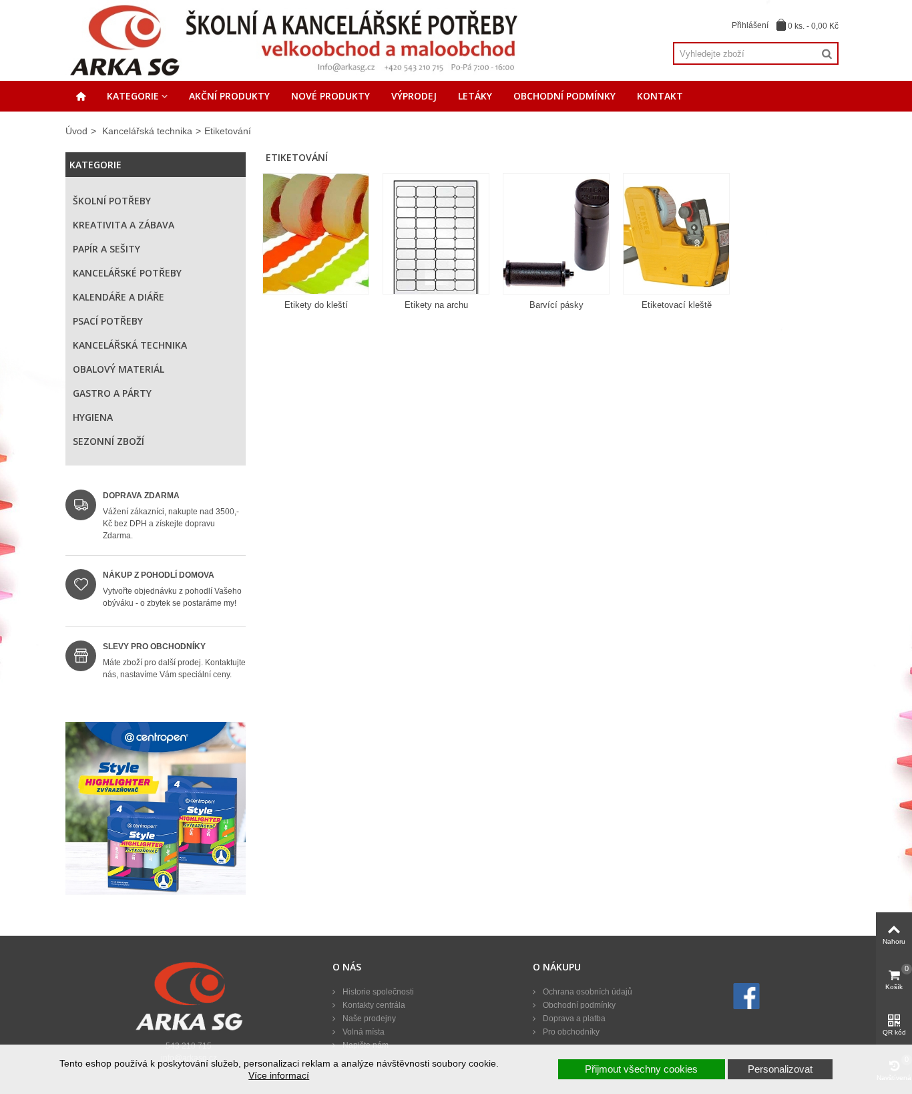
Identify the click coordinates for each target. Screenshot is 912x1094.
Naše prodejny (368, 1018)
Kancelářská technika (147, 131)
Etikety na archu (436, 305)
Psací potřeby (108, 321)
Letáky (475, 95)
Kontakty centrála (372, 1005)
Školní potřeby (112, 200)
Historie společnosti (377, 991)
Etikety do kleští (316, 305)
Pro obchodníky (570, 1032)
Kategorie (133, 95)
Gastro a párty (112, 393)
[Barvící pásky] (556, 234)
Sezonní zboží (108, 441)
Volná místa (362, 1032)
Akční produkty (229, 95)
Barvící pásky (556, 305)
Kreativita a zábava (123, 224)
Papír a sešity (106, 248)
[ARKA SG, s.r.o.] (293, 40)
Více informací (278, 1075)
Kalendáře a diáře (118, 297)
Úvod (76, 131)
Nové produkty (330, 95)
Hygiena (93, 417)
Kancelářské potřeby (127, 272)
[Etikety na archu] (436, 234)
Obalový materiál (118, 369)
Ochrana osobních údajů (586, 991)
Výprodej (414, 95)
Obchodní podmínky (564, 95)
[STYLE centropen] (155, 812)
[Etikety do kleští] (315, 234)
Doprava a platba (573, 1018)
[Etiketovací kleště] (676, 234)
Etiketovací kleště (677, 305)
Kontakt (660, 95)
